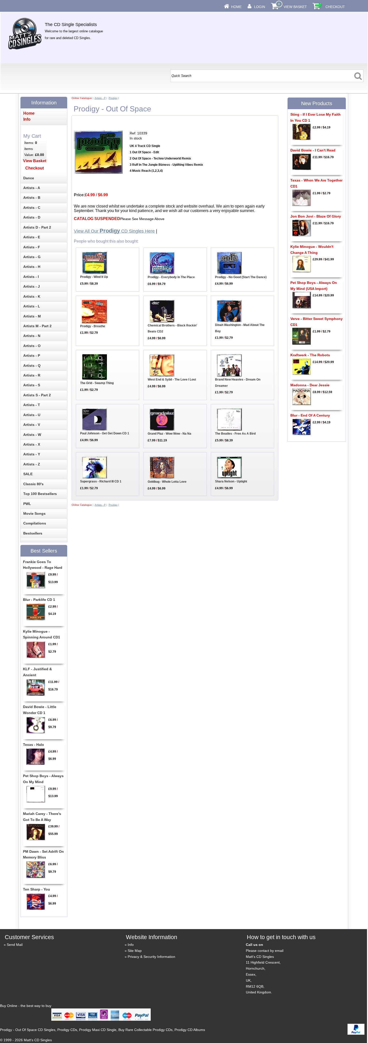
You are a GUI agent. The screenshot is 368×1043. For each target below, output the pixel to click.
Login (259, 7)
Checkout (335, 7)
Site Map (135, 951)
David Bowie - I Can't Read (312, 150)
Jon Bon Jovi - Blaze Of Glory (315, 216)
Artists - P (100, 98)
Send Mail (15, 945)
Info (131, 945)
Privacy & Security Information (151, 957)
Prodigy (113, 98)
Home (236, 7)
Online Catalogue (82, 98)
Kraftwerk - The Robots (310, 355)
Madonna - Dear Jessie (309, 385)
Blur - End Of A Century (310, 415)
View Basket (295, 7)
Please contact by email (264, 951)
